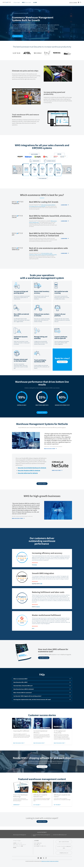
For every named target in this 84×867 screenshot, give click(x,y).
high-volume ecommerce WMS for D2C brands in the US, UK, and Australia (42, 205)
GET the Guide (36, 804)
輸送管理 (14, 847)
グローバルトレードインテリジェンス (19, 844)
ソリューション (16, 2)
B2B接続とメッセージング (17, 843)
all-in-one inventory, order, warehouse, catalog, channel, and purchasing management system (43, 253)
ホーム (13, 13)
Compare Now (16, 804)
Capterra (38, 606)
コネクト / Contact (73, 2)
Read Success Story (49, 448)
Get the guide (57, 804)
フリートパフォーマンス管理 (18, 846)
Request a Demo (17, 36)
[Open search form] (80, 2)
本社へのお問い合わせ (38, 843)
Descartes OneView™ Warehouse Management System (41, 835)
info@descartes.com (64, 852)
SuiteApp (35, 564)
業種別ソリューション (26, 2)
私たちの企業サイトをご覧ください (40, 846)
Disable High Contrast (54, 861)
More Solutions (56, 470)
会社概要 (35, 2)
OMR (41, 583)
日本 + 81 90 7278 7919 (64, 841)
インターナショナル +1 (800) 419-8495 (64, 847)
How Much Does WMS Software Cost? (60, 834)
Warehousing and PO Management (19, 834)
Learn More (64, 205)
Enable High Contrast (45, 861)
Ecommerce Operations (23, 13)
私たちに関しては (37, 844)
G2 (33, 628)
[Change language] (78, 2)
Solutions (17, 13)
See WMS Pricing (44, 657)
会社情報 (36, 840)
